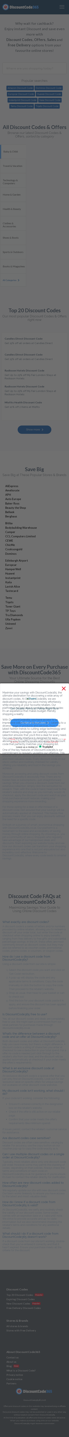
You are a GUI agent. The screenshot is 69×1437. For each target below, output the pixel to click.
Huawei (10, 573)
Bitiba (9, 523)
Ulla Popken (12, 619)
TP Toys (10, 610)
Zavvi (8, 628)
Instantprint (13, 578)
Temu (8, 597)
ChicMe (10, 545)
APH (8, 494)
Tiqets (9, 602)
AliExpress (11, 486)
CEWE (9, 540)
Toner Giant (12, 606)
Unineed (10, 623)
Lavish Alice (12, 586)
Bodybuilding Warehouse (21, 527)
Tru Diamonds (14, 615)
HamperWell (13, 569)
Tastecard (11, 591)
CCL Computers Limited (20, 536)
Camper (10, 532)
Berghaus (11, 516)
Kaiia (8, 582)
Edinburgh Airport (16, 560)
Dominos (11, 553)
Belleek (9, 512)
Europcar (11, 565)
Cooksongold (13, 549)
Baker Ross (12, 503)
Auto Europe (13, 499)
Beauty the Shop (15, 507)
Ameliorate (12, 490)
